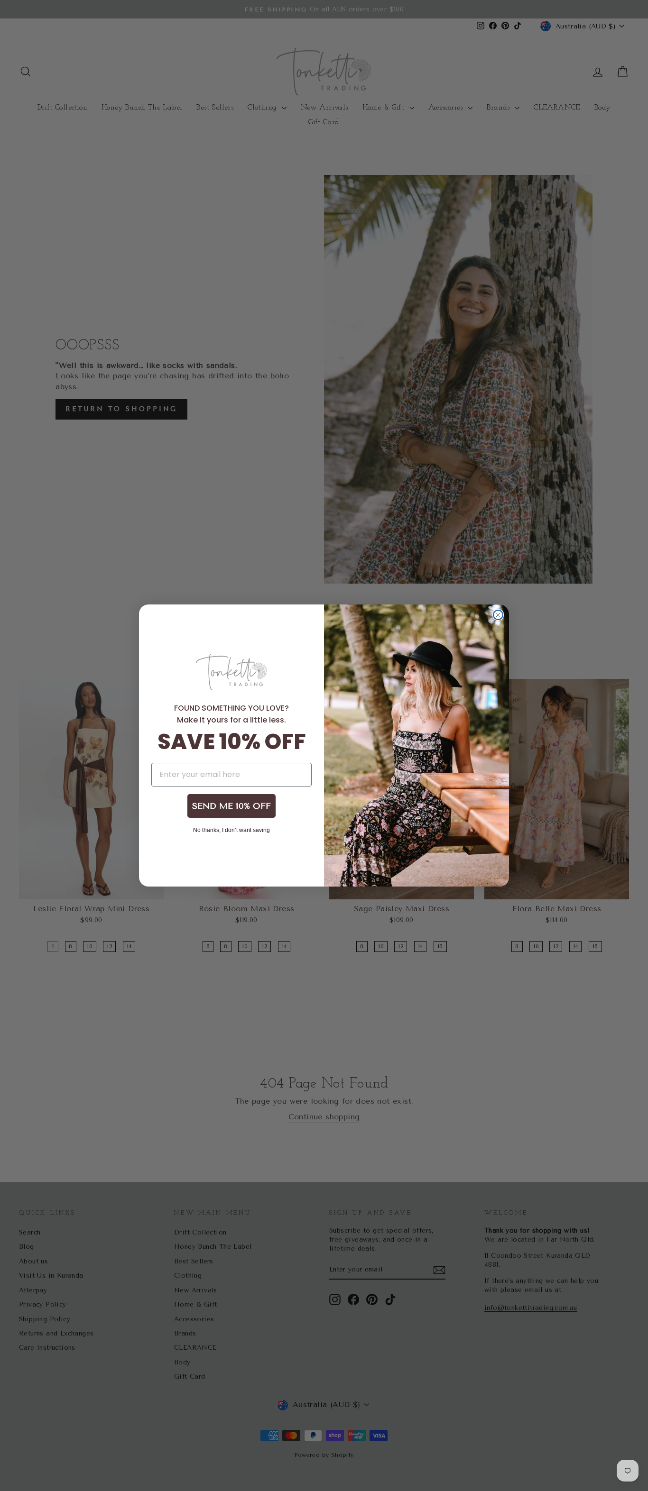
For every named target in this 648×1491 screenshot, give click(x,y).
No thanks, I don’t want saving (231, 829)
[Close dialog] (498, 615)
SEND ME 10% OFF (231, 806)
